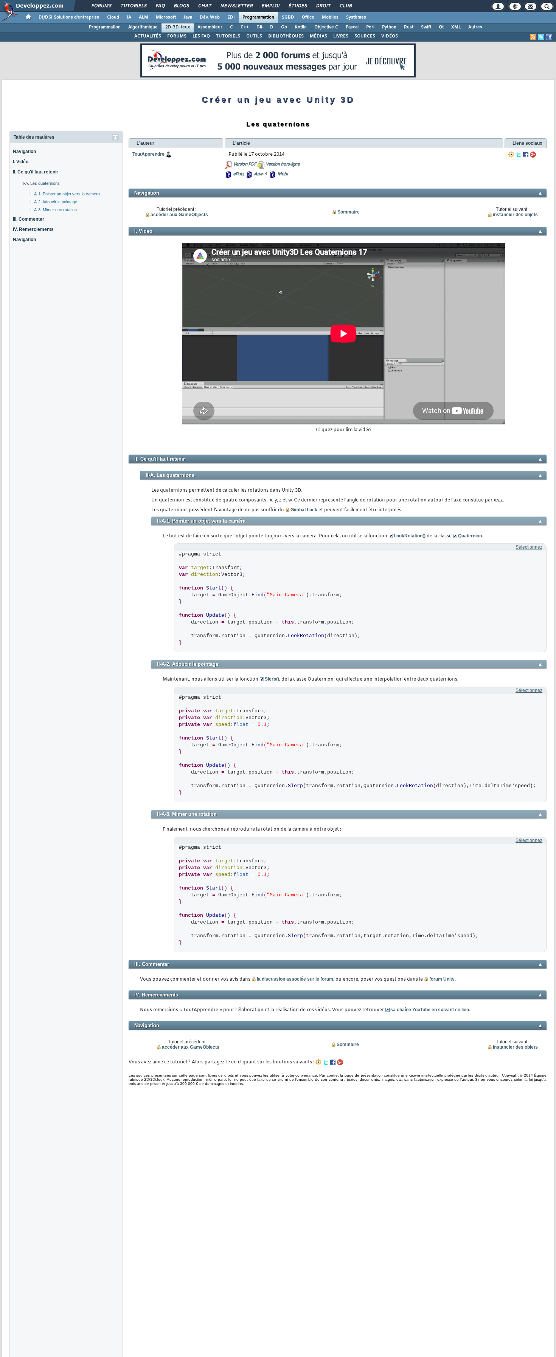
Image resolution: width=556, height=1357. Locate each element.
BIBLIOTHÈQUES (286, 36)
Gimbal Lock (303, 509)
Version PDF (244, 164)
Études (297, 6)
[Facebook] (526, 155)
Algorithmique (143, 27)
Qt (441, 27)
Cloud (113, 17)
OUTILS (254, 36)
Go (284, 27)
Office (308, 17)
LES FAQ (201, 36)
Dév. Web (210, 17)
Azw (258, 174)
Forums (101, 6)
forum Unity (442, 979)
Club (345, 6)
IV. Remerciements (33, 229)
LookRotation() (410, 535)
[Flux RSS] (533, 37)
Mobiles (330, 17)
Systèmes (356, 17)
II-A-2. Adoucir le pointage (53, 202)
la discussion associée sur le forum (295, 979)
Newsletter (236, 6)
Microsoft (166, 17)
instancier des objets (515, 214)
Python (389, 27)
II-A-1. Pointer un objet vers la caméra (65, 194)
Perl (370, 27)
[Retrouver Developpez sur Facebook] (549, 37)
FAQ (160, 6)
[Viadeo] (511, 155)
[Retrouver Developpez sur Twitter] (541, 37)
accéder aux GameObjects (179, 214)
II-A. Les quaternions (41, 183)
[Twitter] (519, 155)
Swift (426, 27)
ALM (143, 17)
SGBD (288, 17)
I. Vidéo (20, 161)
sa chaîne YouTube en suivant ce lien (429, 1009)
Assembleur (209, 27)
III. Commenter (28, 219)
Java (187, 17)
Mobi (282, 174)
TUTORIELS (228, 36)
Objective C (326, 27)
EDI (231, 17)
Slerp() (272, 679)
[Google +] (533, 155)
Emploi (270, 6)
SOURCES (364, 36)
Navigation (24, 151)
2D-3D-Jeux (177, 27)
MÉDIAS (318, 36)
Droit (323, 6)
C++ (245, 27)
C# (259, 27)
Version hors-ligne (283, 164)
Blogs (181, 6)
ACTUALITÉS (147, 36)
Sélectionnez (529, 547)
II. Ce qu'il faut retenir (35, 172)
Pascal (352, 27)
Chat (204, 6)
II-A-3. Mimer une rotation (53, 209)
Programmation (258, 17)
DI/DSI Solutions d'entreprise (69, 17)
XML (456, 27)
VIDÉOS (389, 36)
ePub (238, 174)
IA (129, 17)
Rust (408, 27)
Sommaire (348, 212)
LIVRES (340, 36)
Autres (475, 27)
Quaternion (470, 535)
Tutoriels (133, 6)
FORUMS (176, 36)
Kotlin (301, 27)
